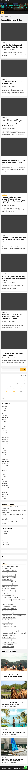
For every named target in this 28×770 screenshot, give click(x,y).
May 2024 (4, 450)
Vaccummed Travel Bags (18, 639)
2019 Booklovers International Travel (10, 566)
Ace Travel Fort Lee (6, 568)
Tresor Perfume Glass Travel (8, 635)
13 (14, 386)
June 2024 (4, 448)
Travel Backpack (5, 544)
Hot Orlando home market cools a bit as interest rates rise (14, 161)
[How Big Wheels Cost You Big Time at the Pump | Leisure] (14, 32)
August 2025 (4, 419)
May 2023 (4, 476)
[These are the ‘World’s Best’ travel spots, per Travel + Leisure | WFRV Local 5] (14, 301)
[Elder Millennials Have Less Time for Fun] (14, 68)
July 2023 (4, 472)
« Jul (3, 398)
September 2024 (5, 443)
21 (17, 389)
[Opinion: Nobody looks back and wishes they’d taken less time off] (14, 224)
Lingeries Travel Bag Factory (19, 599)
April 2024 (4, 452)
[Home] (2, 13)
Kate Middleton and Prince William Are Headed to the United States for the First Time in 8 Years (12, 123)
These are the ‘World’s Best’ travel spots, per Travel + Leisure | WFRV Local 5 (12, 317)
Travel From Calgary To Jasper (8, 617)
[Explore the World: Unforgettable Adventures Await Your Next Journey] (14, 662)
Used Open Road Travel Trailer (8, 637)
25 (7, 391)
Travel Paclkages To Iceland (8, 622)
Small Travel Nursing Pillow (8, 604)
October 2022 (5, 492)
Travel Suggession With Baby (8, 626)
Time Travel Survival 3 (7, 610)
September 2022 (5, 494)
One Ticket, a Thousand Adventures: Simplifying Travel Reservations (12, 760)
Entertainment (5, 531)
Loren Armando (12, 49)
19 (10, 389)
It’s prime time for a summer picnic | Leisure (12, 354)
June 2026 (4, 410)
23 (24, 389)
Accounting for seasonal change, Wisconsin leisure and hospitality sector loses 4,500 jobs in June (13, 200)
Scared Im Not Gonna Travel (16, 601)
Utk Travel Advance (6, 639)
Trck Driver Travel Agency (19, 633)
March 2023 (4, 481)
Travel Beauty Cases (6, 615)
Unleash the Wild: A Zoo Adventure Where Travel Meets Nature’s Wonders (13, 703)
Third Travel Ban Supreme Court (9, 608)
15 (21, 386)
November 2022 (5, 490)
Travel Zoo (4, 546)
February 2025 (5, 432)
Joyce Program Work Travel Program (10, 597)
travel (3, 540)
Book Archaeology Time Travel (9, 577)
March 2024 (4, 454)
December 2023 (5, 461)
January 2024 (5, 459)
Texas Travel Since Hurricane (8, 606)
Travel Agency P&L (19, 613)
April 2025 (4, 428)
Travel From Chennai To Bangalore (9, 619)
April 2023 (4, 479)
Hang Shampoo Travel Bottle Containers (11, 593)
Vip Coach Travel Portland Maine (9, 644)
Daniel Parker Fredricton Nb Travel (9, 586)
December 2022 (5, 487)
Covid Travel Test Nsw (7, 584)
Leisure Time (4, 42)
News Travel (4, 535)
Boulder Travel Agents (7, 579)
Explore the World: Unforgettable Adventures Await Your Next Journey (12, 675)
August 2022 (4, 496)
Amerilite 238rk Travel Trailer (8, 575)
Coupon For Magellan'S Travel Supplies (10, 581)
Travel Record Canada (7, 624)
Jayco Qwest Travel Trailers (8, 595)
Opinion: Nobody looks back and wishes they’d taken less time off (14, 239)
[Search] (26, 12)
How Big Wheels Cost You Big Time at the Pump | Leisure (12, 46)
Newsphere (16, 768)
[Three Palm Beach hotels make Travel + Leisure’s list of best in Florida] (14, 263)
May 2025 (4, 426)
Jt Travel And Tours (6, 599)
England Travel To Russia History (9, 588)
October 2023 (5, 465)
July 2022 (4, 498)
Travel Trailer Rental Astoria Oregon (10, 631)
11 (7, 386)
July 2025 (4, 421)
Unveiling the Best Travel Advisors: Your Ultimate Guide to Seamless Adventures (13, 731)
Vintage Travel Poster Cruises (8, 642)
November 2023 (5, 463)
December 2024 (5, 437)
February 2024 (5, 457)
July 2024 (4, 446)
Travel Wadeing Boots (7, 633)
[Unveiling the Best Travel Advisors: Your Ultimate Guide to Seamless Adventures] (14, 718)
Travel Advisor (5, 542)
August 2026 (4, 406)
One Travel (4, 538)
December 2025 (5, 417)
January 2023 (5, 485)
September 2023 (5, 468)
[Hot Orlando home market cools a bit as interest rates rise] (14, 147)
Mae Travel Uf (5, 601)
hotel (23, 593)
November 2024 (5, 439)
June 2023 (4, 474)
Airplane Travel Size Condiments (9, 570)
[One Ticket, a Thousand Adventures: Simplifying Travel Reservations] (14, 747)
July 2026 (4, 408)
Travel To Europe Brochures (8, 628)
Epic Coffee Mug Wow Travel (8, 590)
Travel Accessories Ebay (7, 613)
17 (3, 389)
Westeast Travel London (7, 646)
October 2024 (5, 441)
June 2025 (4, 424)
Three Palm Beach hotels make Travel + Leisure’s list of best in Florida (14, 278)
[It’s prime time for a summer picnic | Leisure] (14, 340)
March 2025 (4, 430)
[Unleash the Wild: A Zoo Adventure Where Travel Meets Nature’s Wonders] (14, 690)
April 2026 (4, 413)
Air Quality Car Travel (6, 572)
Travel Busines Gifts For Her (19, 615)
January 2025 (5, 435)
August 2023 (4, 470)
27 (14, 391)
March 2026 (4, 415)
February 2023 (5, 483)
